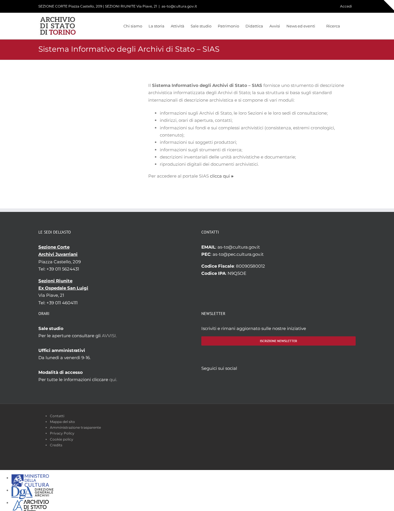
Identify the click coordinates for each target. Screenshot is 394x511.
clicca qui (222, 176)
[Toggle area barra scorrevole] (389, 5)
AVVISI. (109, 335)
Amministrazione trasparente (75, 427)
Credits (56, 445)
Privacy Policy (62, 433)
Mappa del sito (62, 421)
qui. (113, 379)
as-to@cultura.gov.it (179, 6)
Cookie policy (61, 439)
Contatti (57, 416)
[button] (347, 26)
